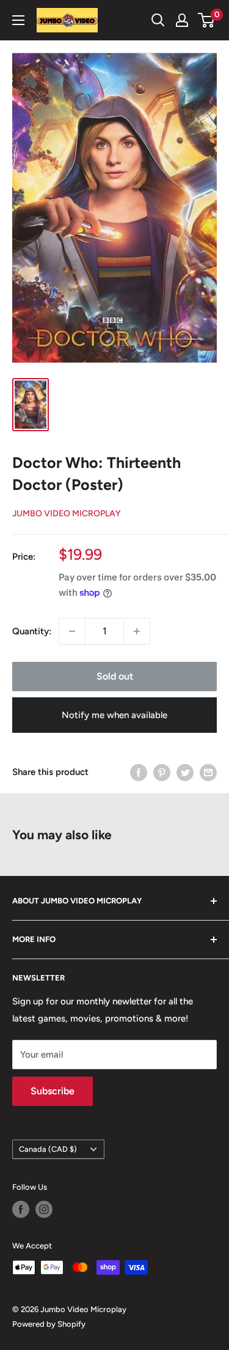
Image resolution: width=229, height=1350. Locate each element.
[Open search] (158, 20)
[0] (206, 20)
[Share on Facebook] (138, 772)
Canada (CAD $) (48, 1149)
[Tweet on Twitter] (185, 772)
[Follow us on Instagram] (44, 1209)
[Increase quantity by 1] (137, 631)
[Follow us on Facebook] (20, 1209)
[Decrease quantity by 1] (72, 631)
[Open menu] (18, 20)
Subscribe (53, 1091)
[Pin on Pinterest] (161, 772)
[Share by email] (208, 772)
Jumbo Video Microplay (66, 513)
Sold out (114, 676)
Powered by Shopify (48, 1324)
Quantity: (31, 631)
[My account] (182, 20)
